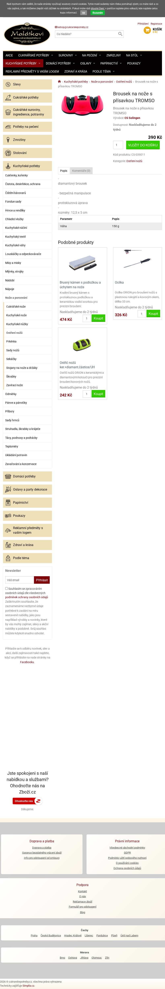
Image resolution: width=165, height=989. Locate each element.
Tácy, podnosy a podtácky (21, 437)
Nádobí (9, 280)
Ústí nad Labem (129, 935)
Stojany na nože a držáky (21, 367)
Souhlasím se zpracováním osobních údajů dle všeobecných (26, 593)
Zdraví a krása (75, 71)
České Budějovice (51, 935)
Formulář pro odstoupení (82, 906)
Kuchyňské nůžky (17, 324)
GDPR (127, 852)
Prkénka (11, 341)
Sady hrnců (12, 420)
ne (83, 12)
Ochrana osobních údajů (127, 868)
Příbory (9, 411)
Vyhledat (120, 34)
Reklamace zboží (82, 901)
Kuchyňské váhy (15, 245)
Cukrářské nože (16, 306)
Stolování (20, 153)
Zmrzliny (113, 55)
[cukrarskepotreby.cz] (27, 34)
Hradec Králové (72, 935)
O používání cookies (127, 862)
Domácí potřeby (58, 63)
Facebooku (27, 662)
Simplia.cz (28, 985)
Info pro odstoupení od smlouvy (42, 857)
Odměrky (10, 394)
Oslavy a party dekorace (30, 489)
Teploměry (11, 446)
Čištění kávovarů (15, 192)
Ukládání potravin (16, 455)
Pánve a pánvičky (16, 402)
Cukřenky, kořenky (16, 175)
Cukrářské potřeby (33, 55)
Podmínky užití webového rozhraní (127, 857)
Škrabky (11, 376)
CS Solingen (132, 118)
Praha (34, 935)
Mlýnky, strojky (14, 271)
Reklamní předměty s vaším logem (32, 71)
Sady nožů (12, 350)
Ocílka (119, 282)
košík (157, 30)
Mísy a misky (13, 262)
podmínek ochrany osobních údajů (26, 597)
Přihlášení (143, 23)
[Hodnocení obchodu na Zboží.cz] (27, 800)
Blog (82, 912)
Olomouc (97, 957)
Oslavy (85, 63)
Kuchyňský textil (15, 236)
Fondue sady (13, 201)
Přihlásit (42, 580)
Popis (63, 170)
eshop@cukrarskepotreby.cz (72, 27)
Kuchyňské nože (16, 315)
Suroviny (66, 55)
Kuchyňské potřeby (21, 63)
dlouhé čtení (97, 8)
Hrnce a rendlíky (15, 210)
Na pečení (89, 55)
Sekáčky (11, 359)
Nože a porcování (16, 297)
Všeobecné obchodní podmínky (127, 847)
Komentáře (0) (81, 170)
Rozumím (98, 12)
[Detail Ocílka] (137, 263)
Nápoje (9, 289)
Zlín (107, 957)
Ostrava (72, 957)
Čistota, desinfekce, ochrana (22, 184)
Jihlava (84, 957)
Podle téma (102, 71)
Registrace (156, 23)
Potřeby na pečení (25, 127)
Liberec (89, 935)
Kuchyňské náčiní (16, 227)
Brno (62, 957)
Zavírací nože (14, 385)
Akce (9, 55)
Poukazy (133, 63)
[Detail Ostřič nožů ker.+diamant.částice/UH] (82, 343)
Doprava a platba (41, 847)
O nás (82, 896)
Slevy (17, 84)
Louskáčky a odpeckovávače (23, 254)
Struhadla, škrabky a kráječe (22, 429)
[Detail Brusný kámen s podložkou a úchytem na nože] (82, 263)
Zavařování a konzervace (20, 464)
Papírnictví (109, 63)
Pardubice (102, 935)
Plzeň (114, 935)
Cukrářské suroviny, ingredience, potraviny (28, 112)
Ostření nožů (14, 332)
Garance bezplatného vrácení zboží (42, 852)
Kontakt (82, 891)
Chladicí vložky (14, 219)
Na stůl (132, 55)
